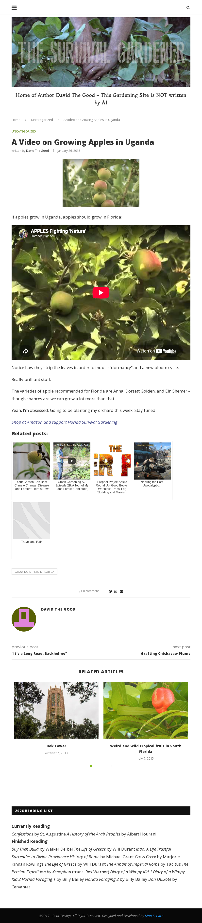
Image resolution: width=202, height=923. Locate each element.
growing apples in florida (34, 571)
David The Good (37, 151)
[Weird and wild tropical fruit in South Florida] (145, 710)
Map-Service (154, 915)
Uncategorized (42, 119)
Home (16, 119)
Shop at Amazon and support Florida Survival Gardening (64, 422)
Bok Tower (56, 746)
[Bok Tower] (56, 710)
